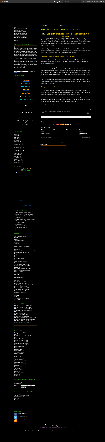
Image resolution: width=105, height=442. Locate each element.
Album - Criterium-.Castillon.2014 (22, 322)
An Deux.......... (18, 242)
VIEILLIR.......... (18, 296)
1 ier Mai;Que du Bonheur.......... (22, 236)
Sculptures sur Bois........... (20, 292)
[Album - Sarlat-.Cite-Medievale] (22, 314)
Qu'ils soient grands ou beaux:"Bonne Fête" (24, 285)
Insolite (16, 375)
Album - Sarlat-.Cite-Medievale (21, 316)
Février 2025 (17, 160)
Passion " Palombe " (21, 221)
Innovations (17, 367)
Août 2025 (17, 152)
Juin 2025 (16, 155)
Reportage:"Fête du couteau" (21, 286)
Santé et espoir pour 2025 (20, 290)
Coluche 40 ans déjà (21, 225)
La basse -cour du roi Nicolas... (21, 262)
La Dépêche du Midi (49, 45)
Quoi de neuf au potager (21, 227)
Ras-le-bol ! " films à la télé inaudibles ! (25, 214)
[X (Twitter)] (57, 2)
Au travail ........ (20, 224)
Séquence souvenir (18, 364)
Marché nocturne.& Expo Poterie (22, 279)
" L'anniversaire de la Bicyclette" (22, 265)
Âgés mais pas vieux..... (19, 240)
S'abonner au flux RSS (23, 420)
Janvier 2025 (17, 162)
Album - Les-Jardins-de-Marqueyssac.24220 (24, 319)
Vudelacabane (17, 368)
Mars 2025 (17, 159)
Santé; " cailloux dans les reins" (21, 289)
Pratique (16, 371)
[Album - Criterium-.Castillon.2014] (23, 320)
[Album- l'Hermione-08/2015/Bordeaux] (24, 309)
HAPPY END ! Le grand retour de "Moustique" (60, 29)
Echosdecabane (87, 137)
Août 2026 (17, 134)
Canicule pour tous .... (21, 222)
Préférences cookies (83, 430)
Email (15, 385)
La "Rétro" (16, 349)
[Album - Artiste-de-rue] (20, 311)
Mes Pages (16, 280)
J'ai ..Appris (17, 260)
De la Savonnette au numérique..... (22, 252)
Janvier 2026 (17, 144)
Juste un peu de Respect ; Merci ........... (25, 212)
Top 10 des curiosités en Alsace (21, 395)
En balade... (17, 365)
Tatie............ (17, 293)
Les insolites (17, 353)
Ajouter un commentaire (53, 147)
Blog (15, 27)
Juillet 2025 (17, 153)
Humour (16, 356)
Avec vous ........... (18, 243)
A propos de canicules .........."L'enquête (25, 219)
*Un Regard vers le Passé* (20, 344)
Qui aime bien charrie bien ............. (22, 283)
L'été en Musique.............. (20, 276)
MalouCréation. (18, 400)
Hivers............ (17, 255)
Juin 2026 (16, 137)
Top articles (43, 430)
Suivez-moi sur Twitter (23, 416)
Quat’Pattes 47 (70, 50)
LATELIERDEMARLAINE (21, 397)
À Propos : (17, 58)
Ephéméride (17, 370)
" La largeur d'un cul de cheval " (22, 264)
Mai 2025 (16, 156)
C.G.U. (61, 430)
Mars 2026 (17, 141)
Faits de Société (18, 372)
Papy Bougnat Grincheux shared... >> (62, 25)
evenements (17, 362)
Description (17, 30)
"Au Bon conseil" (18, 355)
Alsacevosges (17, 394)
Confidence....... (18, 249)
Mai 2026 (16, 138)
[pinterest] (60, 2)
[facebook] (54, 2)
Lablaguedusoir (17, 334)
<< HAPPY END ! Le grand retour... (47, 25)
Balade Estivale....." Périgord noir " (22, 246)
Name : (16, 46)
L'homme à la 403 (18, 277)
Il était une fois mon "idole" (20, 257)
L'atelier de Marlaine (26, 205)
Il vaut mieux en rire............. (21, 258)
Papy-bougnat (27, 430)
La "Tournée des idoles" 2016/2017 (22, 268)
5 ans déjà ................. (19, 237)
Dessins (16, 374)
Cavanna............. (18, 248)
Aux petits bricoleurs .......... (23, 229)
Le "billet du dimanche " (20, 273)
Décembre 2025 (18, 146)
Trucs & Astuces (18, 359)
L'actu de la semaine (19, 361)
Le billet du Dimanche (19, 340)
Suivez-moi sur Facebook (23, 413)
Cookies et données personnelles (70, 430)
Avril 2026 (17, 140)
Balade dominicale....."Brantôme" (22, 245)
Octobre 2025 (17, 149)
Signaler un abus (54, 430)
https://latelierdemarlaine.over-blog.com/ (26, 200)
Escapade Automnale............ (21, 254)
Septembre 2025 (18, 150)
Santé (15, 347)
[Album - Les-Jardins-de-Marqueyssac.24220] (25, 317)
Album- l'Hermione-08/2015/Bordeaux (23, 310)
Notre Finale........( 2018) (20, 282)
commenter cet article (84, 139)
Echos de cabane (18, 346)
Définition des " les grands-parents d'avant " (24, 251)
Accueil (16, 239)
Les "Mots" (17, 274)
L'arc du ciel (17, 267)
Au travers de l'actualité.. (20, 343)
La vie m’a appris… (19, 271)
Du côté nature (17, 350)
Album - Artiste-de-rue (19, 313)
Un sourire (16, 295)
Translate (19, 73)
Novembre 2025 (18, 147)
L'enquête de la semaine (19, 341)
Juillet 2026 (17, 135)
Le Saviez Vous (18, 339)
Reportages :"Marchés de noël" (21, 288)
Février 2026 (17, 143)
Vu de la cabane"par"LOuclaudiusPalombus (24, 336)
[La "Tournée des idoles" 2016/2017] (23, 306)
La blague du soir (18, 333)
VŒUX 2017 (17, 299)
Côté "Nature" (17, 352)
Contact (16, 40)
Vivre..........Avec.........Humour (21, 298)
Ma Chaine (16, 398)
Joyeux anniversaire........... (20, 261)
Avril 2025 (17, 158)
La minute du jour (18, 358)
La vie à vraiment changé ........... (22, 270)
